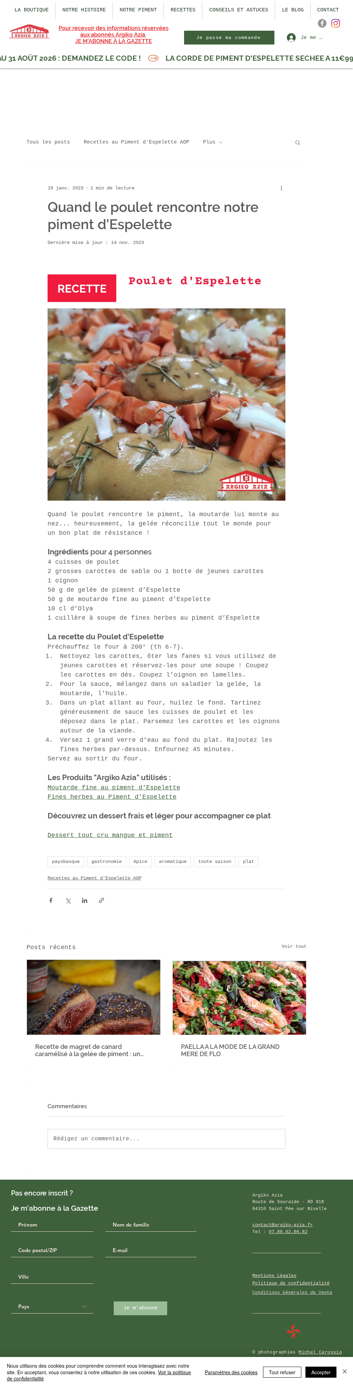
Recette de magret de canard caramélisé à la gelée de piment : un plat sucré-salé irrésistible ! (87, 1050)
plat (248, 861)
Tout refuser (282, 1372)
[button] (297, 142)
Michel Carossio (320, 1352)
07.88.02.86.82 (288, 1231)
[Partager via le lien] (101, 900)
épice (140, 861)
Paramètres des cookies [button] (231, 1372)
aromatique (172, 861)
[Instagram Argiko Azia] (335, 23)
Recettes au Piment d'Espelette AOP (136, 142)
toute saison (214, 861)
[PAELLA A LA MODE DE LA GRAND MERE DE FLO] (239, 997)
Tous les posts (48, 142)
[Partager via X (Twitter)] (67, 900)
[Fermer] (345, 1372)
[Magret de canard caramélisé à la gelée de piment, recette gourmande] (93, 997)
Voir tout (294, 946)
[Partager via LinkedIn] (84, 900)
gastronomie (106, 861)
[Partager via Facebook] (51, 900)
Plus (209, 142)
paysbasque (66, 861)
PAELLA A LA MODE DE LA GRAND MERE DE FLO (230, 1050)
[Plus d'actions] (281, 188)
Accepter (321, 1372)
